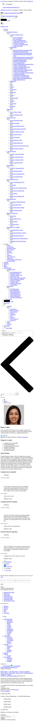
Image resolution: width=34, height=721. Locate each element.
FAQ (11, 316)
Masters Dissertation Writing (17, 207)
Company (9, 306)
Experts (6, 609)
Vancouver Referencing (16, 297)
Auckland (9, 660)
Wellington (9, 658)
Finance (12, 95)
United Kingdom (8, 619)
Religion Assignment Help (19, 61)
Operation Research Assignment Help (22, 53)
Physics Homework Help (16, 120)
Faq (8, 254)
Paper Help (13, 216)
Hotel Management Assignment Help (22, 78)
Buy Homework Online (16, 140)
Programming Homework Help (18, 129)
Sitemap (9, 674)
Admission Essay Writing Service (18, 188)
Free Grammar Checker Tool (14, 259)
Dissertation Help (11, 199)
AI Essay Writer (11, 261)
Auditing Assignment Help (20, 68)
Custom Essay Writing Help (17, 190)
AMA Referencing (14, 293)
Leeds (8, 634)
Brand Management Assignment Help (22, 70)
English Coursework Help (16, 157)
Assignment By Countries (13, 227)
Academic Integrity (28, 673)
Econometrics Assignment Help (21, 75)
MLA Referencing (14, 290)
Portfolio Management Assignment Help (23, 57)
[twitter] (1, 670)
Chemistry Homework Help (17, 131)
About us (9, 255)
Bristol (8, 623)
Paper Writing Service (15, 218)
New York (9, 637)
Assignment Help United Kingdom (19, 238)
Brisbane (9, 651)
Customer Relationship (19, 74)
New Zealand (7, 657)
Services (6, 29)
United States (7, 636)
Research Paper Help (12, 213)
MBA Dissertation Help (16, 210)
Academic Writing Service (16, 34)
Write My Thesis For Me (16, 115)
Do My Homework (15, 137)
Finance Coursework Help (16, 159)
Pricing (9, 321)
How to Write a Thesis (15, 112)
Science (12, 86)
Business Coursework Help (17, 154)
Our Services (10, 247)
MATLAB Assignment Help (17, 174)
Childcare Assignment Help (20, 71)
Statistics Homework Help (16, 148)
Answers (9, 324)
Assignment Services (12, 32)
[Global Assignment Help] (9, 16)
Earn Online (8, 299)
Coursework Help (11, 151)
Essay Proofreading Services (17, 182)
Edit (2, 577)
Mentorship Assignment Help (20, 51)
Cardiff (9, 624)
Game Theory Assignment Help (21, 77)
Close (11, 334)
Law (11, 84)
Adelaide (9, 650)
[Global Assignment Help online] (11, 13)
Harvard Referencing (15, 292)
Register (3, 26)
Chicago (9, 643)
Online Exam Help (18, 46)
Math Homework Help (16, 134)
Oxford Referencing (15, 296)
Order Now (30, 1)
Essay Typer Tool (14, 276)
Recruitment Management (19, 60)
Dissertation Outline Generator (17, 278)
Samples (6, 262)
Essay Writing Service (12, 179)
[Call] (2, 4)
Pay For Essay (13, 193)
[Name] (17, 394)
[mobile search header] (1, 14)
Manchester (10, 622)
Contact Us (10, 258)
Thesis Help (10, 109)
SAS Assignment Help (19, 63)
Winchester (9, 620)
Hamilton (9, 661)
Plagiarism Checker (15, 273)
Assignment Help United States (18, 241)
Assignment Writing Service (20, 41)
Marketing (12, 106)
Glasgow (9, 626)
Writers (9, 245)
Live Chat (8, 570)
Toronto (9, 655)
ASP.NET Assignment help (17, 168)
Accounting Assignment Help (20, 44)
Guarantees (10, 252)
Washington (10, 639)
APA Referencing (14, 289)
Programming (10, 165)
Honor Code (19, 673)
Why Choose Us (11, 256)
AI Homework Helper (15, 283)
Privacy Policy (4, 673)
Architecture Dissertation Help (17, 202)
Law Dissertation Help (15, 204)
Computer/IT (13, 89)
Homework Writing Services (17, 126)
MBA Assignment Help (19, 79)
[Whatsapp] (3, 4)
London (9, 627)
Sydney (9, 647)
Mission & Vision (11, 248)
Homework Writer (14, 123)
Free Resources (7, 268)
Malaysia (6, 653)
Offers (8, 323)
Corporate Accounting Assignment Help (23, 72)
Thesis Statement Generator (17, 279)
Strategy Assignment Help (19, 65)
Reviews (9, 251)
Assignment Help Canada (16, 230)
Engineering (13, 103)
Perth (8, 648)
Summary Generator (15, 280)
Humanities (13, 92)
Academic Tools (11, 269)
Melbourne (9, 646)
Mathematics (13, 81)
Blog (5, 265)
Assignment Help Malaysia (17, 235)
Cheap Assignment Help (19, 40)
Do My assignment (18, 37)
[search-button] (16, 18)
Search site (4, 332)
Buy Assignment (17, 39)
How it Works (10, 249)
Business (12, 100)
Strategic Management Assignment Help (23, 64)
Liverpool (9, 631)
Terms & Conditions (24, 671)
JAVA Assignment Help (16, 171)
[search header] (4, 305)
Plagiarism (8, 561)
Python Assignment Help (16, 176)
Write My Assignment (18, 43)
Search (6, 334)
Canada (6, 654)
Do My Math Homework (16, 143)
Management (13, 47)
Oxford (9, 633)
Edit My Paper (13, 221)
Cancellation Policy (13, 671)
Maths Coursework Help (16, 162)
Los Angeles (10, 640)
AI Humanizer (13, 285)
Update (3, 718)
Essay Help (13, 185)
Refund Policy (4, 671)
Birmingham (10, 630)
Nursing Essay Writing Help (17, 196)
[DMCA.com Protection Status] (9, 676)
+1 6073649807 (6, 666)
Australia (6, 644)
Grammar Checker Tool (16, 275)
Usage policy (12, 673)
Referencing (10, 286)
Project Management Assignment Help (22, 58)
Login (6, 26)
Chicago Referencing (15, 294)
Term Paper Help (14, 224)
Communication (14, 98)
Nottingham (10, 629)
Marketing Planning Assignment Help (22, 50)
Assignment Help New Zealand (18, 233)
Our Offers (6, 613)
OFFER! (3, 10)
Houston (9, 641)
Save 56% (3, 1)
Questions (6, 263)
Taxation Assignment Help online (21, 67)
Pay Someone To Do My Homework (19, 145)
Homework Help (11, 117)
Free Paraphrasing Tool (16, 272)
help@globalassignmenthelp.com (11, 7)
